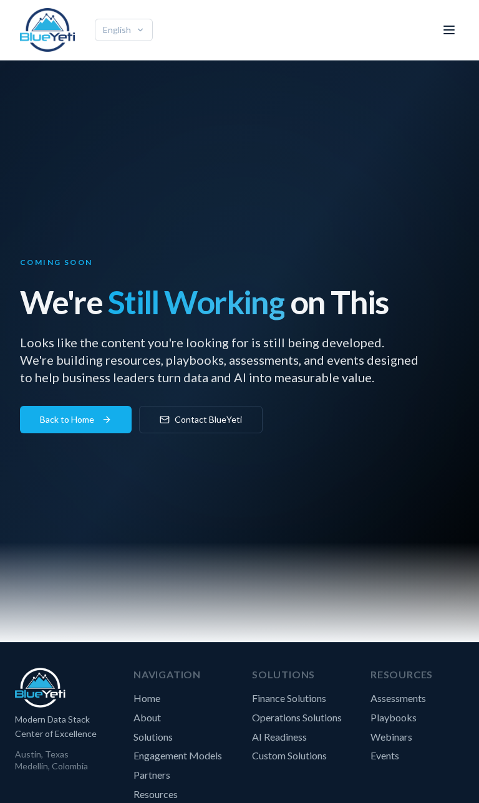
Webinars (391, 737)
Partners (151, 775)
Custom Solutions (289, 755)
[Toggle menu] (449, 30)
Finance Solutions (289, 698)
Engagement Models (177, 755)
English (117, 29)
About (147, 717)
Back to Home (67, 419)
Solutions (153, 737)
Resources (155, 794)
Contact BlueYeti (208, 419)
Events (384, 755)
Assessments (398, 698)
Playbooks (393, 717)
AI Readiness (279, 737)
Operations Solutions (297, 717)
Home (146, 698)
